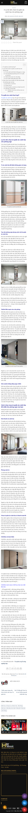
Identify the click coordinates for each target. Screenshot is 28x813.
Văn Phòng (4, 710)
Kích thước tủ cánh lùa (10, 83)
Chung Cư (8, 705)
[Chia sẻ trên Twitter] (12, 668)
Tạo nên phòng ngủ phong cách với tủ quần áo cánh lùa (14, 74)
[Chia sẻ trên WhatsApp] (7, 668)
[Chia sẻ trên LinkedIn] (20, 668)
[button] (2, 2)
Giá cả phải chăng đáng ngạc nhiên (13, 78)
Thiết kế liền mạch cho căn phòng (12, 76)
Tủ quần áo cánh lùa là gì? (9, 66)
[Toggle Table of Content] (23, 64)
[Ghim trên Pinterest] (18, 668)
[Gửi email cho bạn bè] (15, 668)
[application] (14, 726)
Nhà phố (18, 708)
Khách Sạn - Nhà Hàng (17, 705)
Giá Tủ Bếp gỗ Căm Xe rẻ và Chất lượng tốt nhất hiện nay (21, 692)
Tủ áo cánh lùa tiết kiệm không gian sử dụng (15, 72)
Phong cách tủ (8, 85)
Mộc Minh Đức (19, 16)
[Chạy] (3, 732)
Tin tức (14, 7)
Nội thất (23, 708)
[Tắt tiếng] (23, 732)
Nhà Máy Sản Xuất (11, 708)
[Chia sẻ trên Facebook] (10, 668)
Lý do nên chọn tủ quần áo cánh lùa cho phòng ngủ (12, 69)
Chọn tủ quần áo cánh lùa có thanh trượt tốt (14, 87)
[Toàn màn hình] (25, 732)
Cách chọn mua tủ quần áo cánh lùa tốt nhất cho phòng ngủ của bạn (13, 81)
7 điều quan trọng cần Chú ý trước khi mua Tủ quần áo (7, 692)
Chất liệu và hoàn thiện (10, 88)
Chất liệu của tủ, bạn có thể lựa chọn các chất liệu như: (16, 91)
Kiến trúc (3, 708)
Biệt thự (3, 705)
